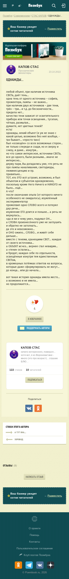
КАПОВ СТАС (28, 66)
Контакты (34, 541)
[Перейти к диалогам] (19, 5)
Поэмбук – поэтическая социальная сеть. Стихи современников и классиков (35, 6)
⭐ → (34, 28)
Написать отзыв (34, 476)
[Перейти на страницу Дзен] (50, 565)
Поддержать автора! (38, 328)
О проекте (34, 528)
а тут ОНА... (34, 432)
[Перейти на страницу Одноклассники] (18, 565)
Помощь (34, 535)
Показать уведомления (13, 5)
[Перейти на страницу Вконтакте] (40, 565)
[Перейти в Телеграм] (29, 565)
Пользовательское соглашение (34, 548)
